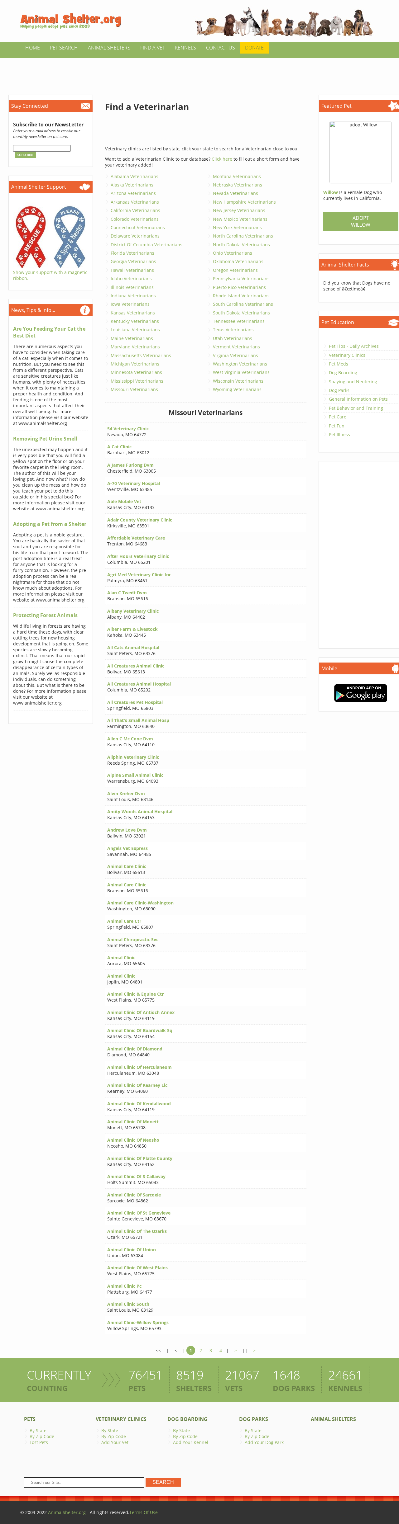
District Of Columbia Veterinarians (146, 245)
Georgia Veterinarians (133, 261)
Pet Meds (338, 364)
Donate (254, 47)
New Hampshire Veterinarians (244, 202)
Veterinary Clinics (347, 355)
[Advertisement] (199, 72)
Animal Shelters (109, 47)
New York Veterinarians (237, 227)
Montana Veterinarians (237, 176)
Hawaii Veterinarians (132, 270)
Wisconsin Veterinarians (238, 381)
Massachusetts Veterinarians (141, 355)
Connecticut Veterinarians (138, 227)
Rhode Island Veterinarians (241, 296)
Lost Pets (39, 1442)
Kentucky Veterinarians (135, 321)
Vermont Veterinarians (236, 347)
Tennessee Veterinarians (239, 321)
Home (32, 47)
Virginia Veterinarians (235, 355)
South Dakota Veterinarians (241, 313)
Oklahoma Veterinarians (238, 261)
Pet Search (64, 47)
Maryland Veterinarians (135, 347)
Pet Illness (339, 434)
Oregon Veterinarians (235, 270)
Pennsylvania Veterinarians (241, 278)
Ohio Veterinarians (232, 253)
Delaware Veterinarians (135, 236)
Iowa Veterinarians (130, 304)
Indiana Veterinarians (133, 296)
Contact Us (220, 47)
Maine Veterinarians (132, 338)
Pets (30, 1419)
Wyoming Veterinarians (237, 389)
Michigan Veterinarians (135, 364)
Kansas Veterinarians (133, 313)
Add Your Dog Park (264, 1442)
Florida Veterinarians (132, 253)
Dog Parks (339, 390)
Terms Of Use (143, 1512)
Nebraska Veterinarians (237, 185)
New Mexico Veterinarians (240, 219)
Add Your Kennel (190, 1442)
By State (38, 1430)
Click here (222, 159)
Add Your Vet (114, 1442)
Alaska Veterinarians (132, 185)
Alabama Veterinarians (134, 176)
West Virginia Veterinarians (241, 372)
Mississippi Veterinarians (137, 381)
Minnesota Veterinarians (136, 372)
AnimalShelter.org (67, 1512)
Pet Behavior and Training (356, 408)
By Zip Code (42, 1436)
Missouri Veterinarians (134, 389)
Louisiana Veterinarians (135, 330)
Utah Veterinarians (232, 338)
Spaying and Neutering (353, 382)
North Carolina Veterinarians (243, 236)
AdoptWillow (360, 221)
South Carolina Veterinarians (243, 304)
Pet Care (337, 417)
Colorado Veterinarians (135, 219)
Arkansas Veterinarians (135, 202)
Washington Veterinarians (240, 364)
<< (158, 1350)
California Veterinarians (135, 210)
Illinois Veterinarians (132, 287)
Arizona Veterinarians (133, 193)
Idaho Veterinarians (131, 278)
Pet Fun (336, 426)
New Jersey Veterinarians (239, 210)
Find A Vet (152, 47)
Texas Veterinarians (233, 330)
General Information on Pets (358, 399)
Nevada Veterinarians (235, 193)
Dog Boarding (343, 372)
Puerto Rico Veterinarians (239, 287)
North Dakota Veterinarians (241, 245)
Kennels (185, 47)
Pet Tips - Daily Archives (354, 346)
